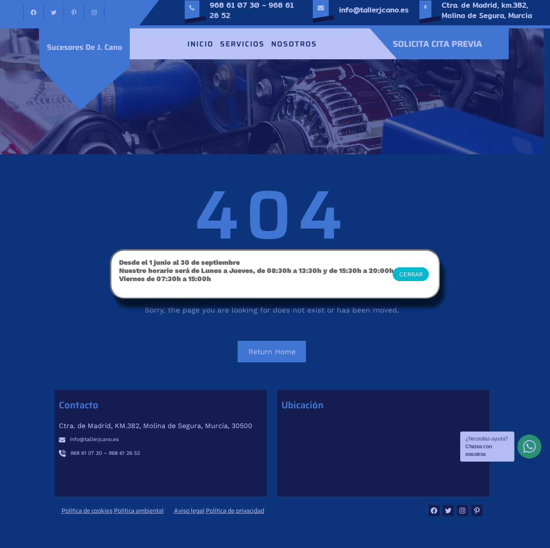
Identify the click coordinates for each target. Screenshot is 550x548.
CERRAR (411, 274)
